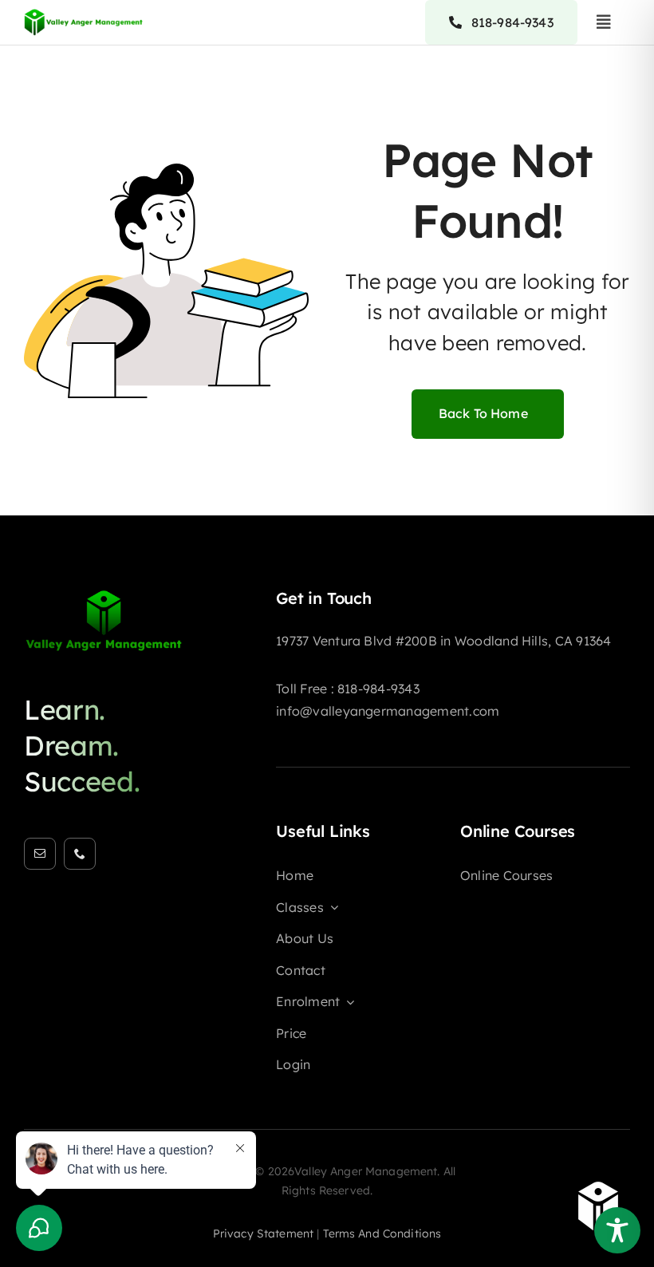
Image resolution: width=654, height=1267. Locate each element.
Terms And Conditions (382, 1233)
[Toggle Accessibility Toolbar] (617, 1230)
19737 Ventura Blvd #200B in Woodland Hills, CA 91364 (443, 641)
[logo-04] (84, 13)
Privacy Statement (263, 1233)
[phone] (80, 854)
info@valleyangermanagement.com (387, 711)
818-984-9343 (378, 689)
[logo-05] (103, 595)
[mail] (40, 854)
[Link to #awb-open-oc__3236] (604, 22)
